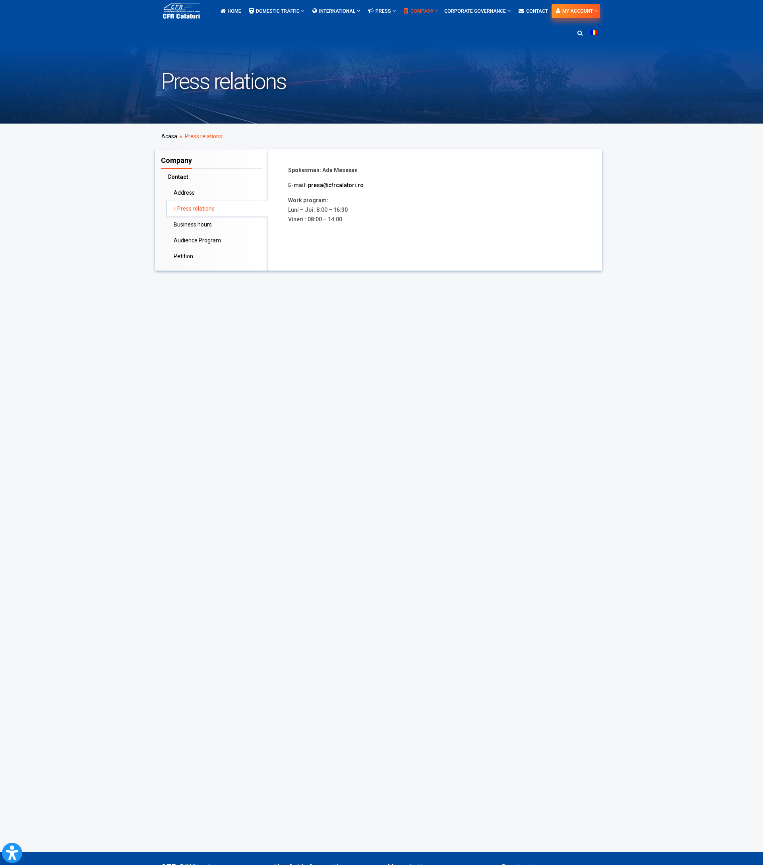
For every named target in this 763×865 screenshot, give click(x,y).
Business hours (193, 224)
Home (234, 11)
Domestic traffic (278, 11)
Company (423, 11)
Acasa (169, 136)
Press (384, 11)
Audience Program (197, 240)
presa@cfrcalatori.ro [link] (336, 185)
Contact (537, 11)
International (337, 11)
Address (184, 193)
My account (578, 11)
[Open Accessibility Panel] (12, 853)
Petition (183, 256)
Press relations (196, 208)
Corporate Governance (475, 11)
